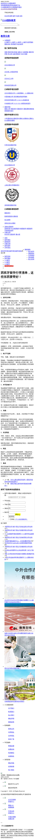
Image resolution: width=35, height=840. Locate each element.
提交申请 (11, 516)
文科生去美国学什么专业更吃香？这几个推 (19, 550)
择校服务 (28, 249)
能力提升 (31, 251)
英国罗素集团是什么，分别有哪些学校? (18, 541)
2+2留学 (18, 42)
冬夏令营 (7, 232)
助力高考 (31, 259)
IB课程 (12, 120)
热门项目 (11, 770)
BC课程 (29, 118)
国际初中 (14, 109)
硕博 (10, 16)
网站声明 (11, 718)
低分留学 (20, 44)
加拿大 (20, 52)
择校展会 (31, 253)
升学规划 (31, 255)
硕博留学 (7, 242)
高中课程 (19, 118)
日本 (22, 54)
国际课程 (26, 109)
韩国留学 (29, 228)
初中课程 (13, 118)
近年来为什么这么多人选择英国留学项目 (18, 543)
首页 (20, 16)
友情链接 (11, 766)
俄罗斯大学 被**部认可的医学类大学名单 (18, 530)
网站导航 (11, 763)
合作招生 (11, 735)
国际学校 (7, 107)
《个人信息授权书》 (21, 519)
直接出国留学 (8, 226)
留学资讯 (13, 251)
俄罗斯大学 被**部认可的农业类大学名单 (18, 526)
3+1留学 (12, 42)
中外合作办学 (8, 266)
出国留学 (7, 40)
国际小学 (7, 109)
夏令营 (18, 234)
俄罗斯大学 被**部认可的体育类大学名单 (18, 537)
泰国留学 (23, 228)
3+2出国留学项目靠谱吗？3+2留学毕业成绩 (19, 534)
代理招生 (11, 732)
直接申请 (7, 228)
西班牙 (18, 54)
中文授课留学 (15, 228)
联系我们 (11, 711)
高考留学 (14, 44)
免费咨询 (11, 749)
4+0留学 (7, 42)
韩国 (25, 54)
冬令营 (6, 16)
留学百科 (7, 256)
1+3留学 (24, 42)
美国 (9, 52)
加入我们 (11, 715)
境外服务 (31, 257)
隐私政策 (11, 722)
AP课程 (24, 118)
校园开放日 (9, 111)
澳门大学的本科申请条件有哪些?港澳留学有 (19, 554)
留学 (14, 16)
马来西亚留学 (8, 230)
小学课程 (7, 118)
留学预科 (30, 42)
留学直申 (7, 245)
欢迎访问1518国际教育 (8, 3)
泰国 (30, 52)
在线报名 (11, 756)
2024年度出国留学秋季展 (9, 9)
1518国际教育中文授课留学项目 (11, 7)
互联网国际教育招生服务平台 (10, 5)
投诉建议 (11, 753)
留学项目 (7, 240)
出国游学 (12, 234)
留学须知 (19, 251)
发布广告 (11, 739)
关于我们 (11, 708)
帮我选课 (11, 746)
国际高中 (20, 109)
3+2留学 (7, 260)
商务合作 (11, 729)
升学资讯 (7, 247)
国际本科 (7, 44)
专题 (17, 16)
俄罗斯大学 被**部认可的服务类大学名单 (18, 546)
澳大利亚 (14, 52)
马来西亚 (25, 52)
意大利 (10, 54)
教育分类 (5, 36)
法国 (14, 54)
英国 (5, 52)
